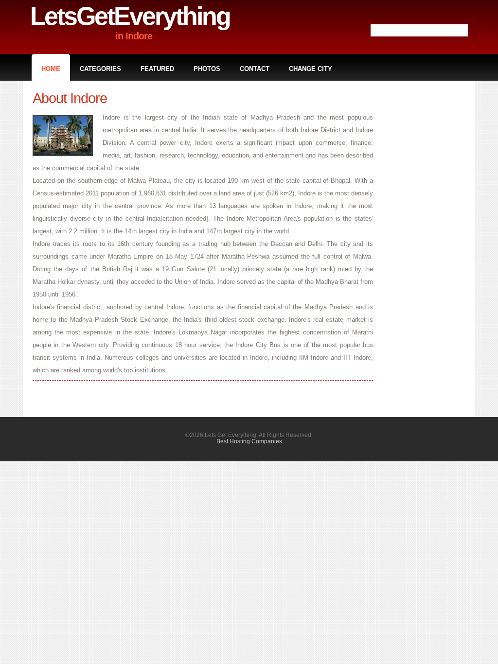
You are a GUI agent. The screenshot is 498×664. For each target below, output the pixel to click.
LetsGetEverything (130, 16)
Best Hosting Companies (249, 441)
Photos (207, 68)
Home (50, 68)
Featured (157, 68)
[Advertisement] (426, 236)
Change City (310, 68)
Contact (254, 68)
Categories (100, 68)
